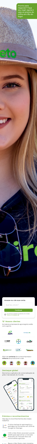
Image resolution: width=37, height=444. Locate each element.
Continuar (18, 310)
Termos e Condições (12, 315)
